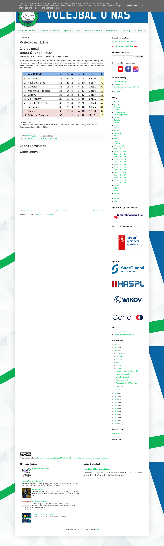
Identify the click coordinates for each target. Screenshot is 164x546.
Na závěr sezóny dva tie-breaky (127, 371)
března (118, 368)
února (118, 387)
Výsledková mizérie (123, 377)
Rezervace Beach (93, 30)
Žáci (115, 196)
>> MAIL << (140, 30)
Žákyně (116, 198)
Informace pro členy (121, 115)
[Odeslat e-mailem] (41, 136)
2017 (116, 411)
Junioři (116, 123)
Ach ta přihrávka (38, 489)
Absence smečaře (122, 380)
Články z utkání (35, 139)
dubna (118, 365)
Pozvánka (117, 144)
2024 (116, 351)
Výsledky (68, 30)
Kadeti (116, 125)
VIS (78, 30)
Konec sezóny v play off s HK (126, 374)
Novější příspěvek (26, 211)
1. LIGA (116, 102)
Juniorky (117, 120)
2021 (116, 400)
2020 (116, 402)
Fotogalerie (111, 30)
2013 (116, 424)
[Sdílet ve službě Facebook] (49, 136)
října (118, 359)
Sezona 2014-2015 (120, 154)
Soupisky (117, 185)
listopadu (119, 356)
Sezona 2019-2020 (120, 167)
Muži (42, 139)
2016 (116, 415)
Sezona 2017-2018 (120, 162)
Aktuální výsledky (124, 46)
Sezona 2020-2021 (120, 170)
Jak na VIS (117, 117)
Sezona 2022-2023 (120, 175)
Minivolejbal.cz (117, 434)
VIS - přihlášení (119, 332)
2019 (116, 406)
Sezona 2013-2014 (120, 151)
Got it (142, 6)
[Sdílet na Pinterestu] (51, 136)
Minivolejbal (118, 133)
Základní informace (50, 30)
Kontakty (125, 30)
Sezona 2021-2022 (120, 172)
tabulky (116, 188)
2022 (116, 397)
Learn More (132, 6)
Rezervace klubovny (121, 84)
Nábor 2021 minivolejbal (40, 469)
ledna (118, 390)
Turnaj (116, 191)
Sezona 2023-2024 (51, 139)
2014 (116, 421)
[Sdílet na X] (46, 136)
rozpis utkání (118, 149)
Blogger (98, 529)
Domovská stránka (27, 30)
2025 (116, 348)
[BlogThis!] (44, 136)
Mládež (116, 136)
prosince (119, 353)
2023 (116, 393)
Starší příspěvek (98, 211)
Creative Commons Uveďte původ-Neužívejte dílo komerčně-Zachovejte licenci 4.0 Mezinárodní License (73, 458)
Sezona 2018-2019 (120, 164)
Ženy (115, 201)
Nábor (116, 141)
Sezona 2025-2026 (120, 183)
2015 (116, 417)
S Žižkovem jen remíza (40, 502)
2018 (116, 409)
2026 (116, 345)
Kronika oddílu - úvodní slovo (97, 469)
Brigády (116, 110)
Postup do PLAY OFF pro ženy (126, 383)
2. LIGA (27, 139)
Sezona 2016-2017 (120, 159)
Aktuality (117, 107)
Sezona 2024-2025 (120, 180)
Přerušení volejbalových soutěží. (33, 481)
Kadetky (117, 128)
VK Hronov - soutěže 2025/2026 (123, 42)
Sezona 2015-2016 (120, 157)
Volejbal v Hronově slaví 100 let (43, 514)
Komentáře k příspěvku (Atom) (45, 214)
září (117, 362)
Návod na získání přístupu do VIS (125, 334)
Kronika (116, 130)
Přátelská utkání (119, 146)
